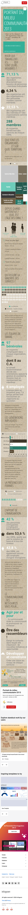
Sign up (24, 2)
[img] (9, 173)
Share (5, 685)
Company (4, 866)
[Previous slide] (2, 764)
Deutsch (7, 877)
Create (3, 855)
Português (12, 877)
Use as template (11, 707)
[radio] (12, 164)
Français (20, 877)
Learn (3, 863)
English (3, 877)
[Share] (4, 706)
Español (16, 877)
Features (4, 857)
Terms (3, 900)
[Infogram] (5, 3)
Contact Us (5, 874)
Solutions (4, 860)
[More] (24, 8)
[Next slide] (6, 764)
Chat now (11, 874)
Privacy (9, 900)
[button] (14, 306)
